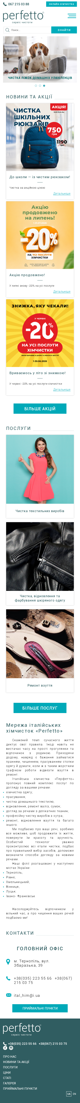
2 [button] (40, 86)
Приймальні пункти (40, 1008)
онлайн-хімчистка (61, 4)
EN (74, 1094)
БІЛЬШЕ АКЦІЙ (40, 408)
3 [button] (44, 86)
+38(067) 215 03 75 (53, 1044)
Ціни (7, 1072)
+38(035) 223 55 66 (33, 978)
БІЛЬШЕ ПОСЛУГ (39, 708)
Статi (7, 1078)
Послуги (10, 1067)
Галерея (9, 1083)
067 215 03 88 (18, 4)
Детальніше (62, 193)
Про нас (9, 1056)
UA (69, 1094)
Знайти (64, 30)
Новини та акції (16, 1062)
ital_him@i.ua (27, 995)
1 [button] (36, 86)
